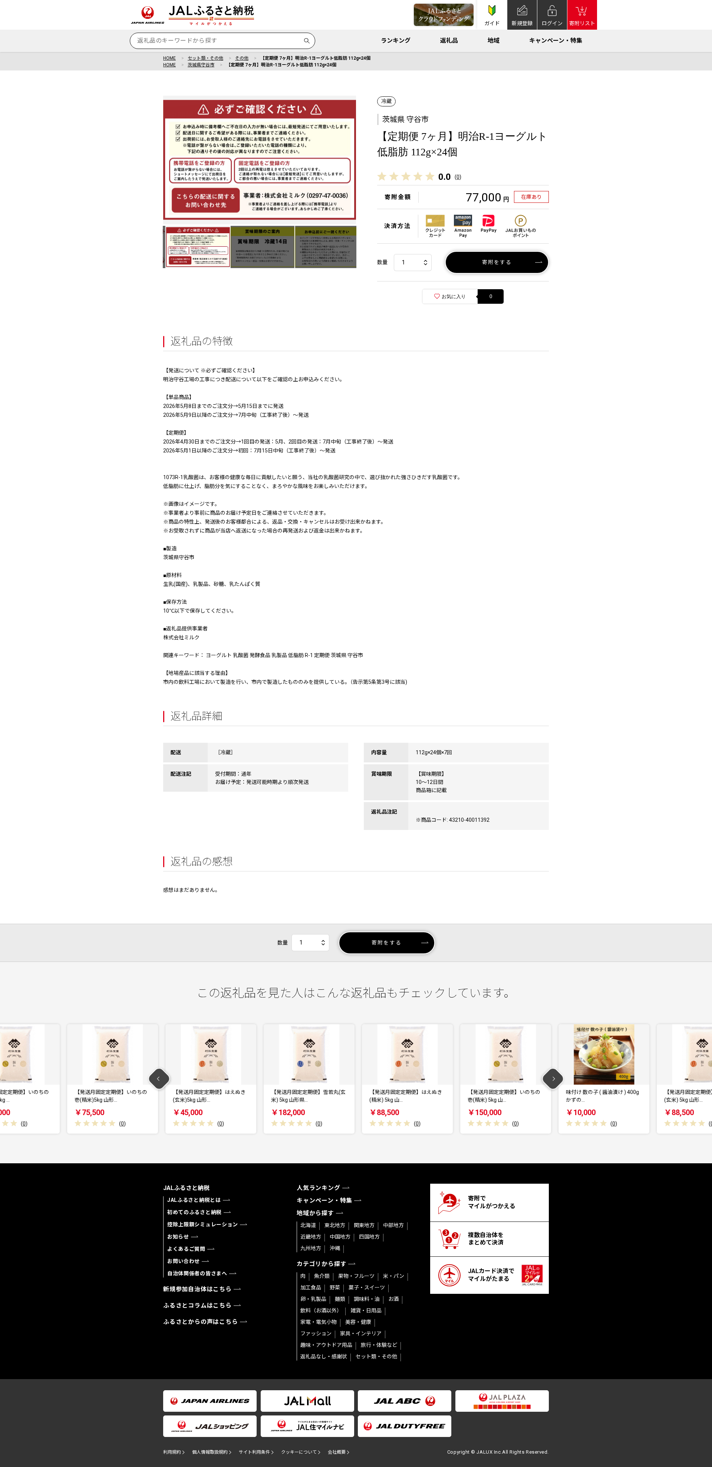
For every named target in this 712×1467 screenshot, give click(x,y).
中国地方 (340, 1237)
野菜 (335, 1287)
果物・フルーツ (356, 1276)
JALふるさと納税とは (194, 1200)
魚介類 (322, 1276)
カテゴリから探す (321, 1263)
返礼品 (449, 40)
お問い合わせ (183, 1261)
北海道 (308, 1225)
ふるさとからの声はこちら (200, 1321)
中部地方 (393, 1225)
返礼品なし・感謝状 (323, 1356)
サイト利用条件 (254, 1452)
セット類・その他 (205, 58)
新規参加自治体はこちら (197, 1289)
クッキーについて (299, 1452)
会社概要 (337, 1452)
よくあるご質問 (186, 1249)
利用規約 (172, 1452)
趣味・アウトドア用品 (326, 1345)
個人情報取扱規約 (210, 1452)
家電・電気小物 (318, 1322)
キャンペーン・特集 (555, 40)
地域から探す (315, 1213)
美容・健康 (358, 1322)
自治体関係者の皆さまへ (197, 1273)
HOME (169, 58)
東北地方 (334, 1225)
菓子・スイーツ (367, 1287)
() (458, 177)
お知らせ (178, 1237)
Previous (159, 1079)
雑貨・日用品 (366, 1310)
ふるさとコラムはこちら (197, 1305)
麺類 (340, 1299)
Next (553, 1079)
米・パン (393, 1276)
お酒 (393, 1299)
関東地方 (364, 1225)
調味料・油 (367, 1299)
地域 (494, 40)
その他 (241, 58)
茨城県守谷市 (201, 64)
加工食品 (310, 1287)
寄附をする (497, 262)
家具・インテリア (361, 1333)
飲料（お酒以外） (321, 1310)
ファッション (316, 1333)
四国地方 (369, 1237)
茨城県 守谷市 (405, 119)
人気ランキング (318, 1187)
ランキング (396, 40)
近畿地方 (310, 1237)
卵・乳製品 (313, 1299)
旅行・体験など (379, 1345)
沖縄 (335, 1248)
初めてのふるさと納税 (194, 1212)
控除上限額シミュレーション (202, 1224)
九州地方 (310, 1248)
